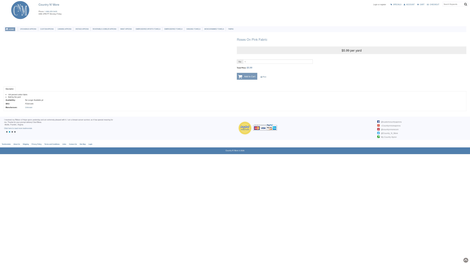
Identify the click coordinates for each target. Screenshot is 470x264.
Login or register (379, 4)
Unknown (28, 107)
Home (11, 29)
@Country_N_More (389, 133)
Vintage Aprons (82, 29)
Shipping (26, 144)
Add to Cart (249, 76)
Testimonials (6, 144)
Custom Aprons (47, 29)
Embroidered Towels (173, 29)
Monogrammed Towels (214, 29)
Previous (7, 127)
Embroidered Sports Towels (147, 29)
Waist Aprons (126, 29)
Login (90, 144)
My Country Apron (389, 137)
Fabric (230, 29)
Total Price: (244, 67)
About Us (16, 144)
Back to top (465, 260)
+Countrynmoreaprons (390, 125)
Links (64, 144)
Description (10, 89)
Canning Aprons (64, 29)
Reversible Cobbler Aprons (104, 29)
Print (264, 77)
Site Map (83, 144)
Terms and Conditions (52, 144)
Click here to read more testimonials (18, 128)
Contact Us (73, 144)
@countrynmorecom (390, 129)
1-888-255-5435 (51, 11)
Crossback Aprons (27, 29)
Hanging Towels (193, 29)
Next (111, 127)
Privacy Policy (37, 144)
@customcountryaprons (391, 121)
